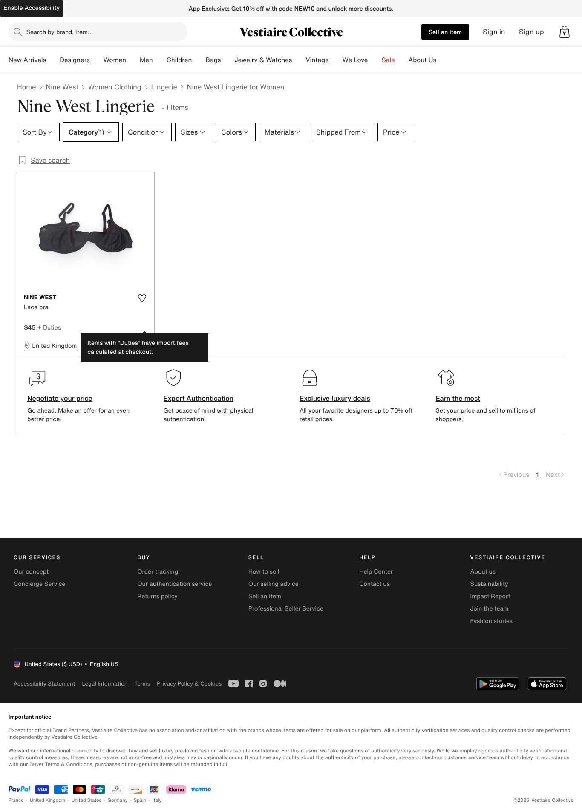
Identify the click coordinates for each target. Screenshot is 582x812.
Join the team (489, 608)
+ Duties (49, 327)
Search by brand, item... (59, 31)
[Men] (159, 60)
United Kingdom (48, 800)
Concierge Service (39, 584)
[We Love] (375, 60)
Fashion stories (491, 621)
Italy (157, 800)
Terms (142, 684)
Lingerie (164, 87)
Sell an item (445, 31)
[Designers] (96, 60)
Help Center (376, 571)
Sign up (531, 31)
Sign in (494, 31)
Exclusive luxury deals (335, 398)
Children (179, 60)
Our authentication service (174, 584)
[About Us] (443, 60)
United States (87, 800)
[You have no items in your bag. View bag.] (564, 32)
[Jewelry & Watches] (298, 60)
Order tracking (157, 571)
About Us (422, 60)
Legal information (104, 684)
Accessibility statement (44, 684)
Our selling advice (273, 584)
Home (26, 87)
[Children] (198, 60)
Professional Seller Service (285, 608)
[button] (564, 32)
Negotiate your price (59, 398)
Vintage (316, 60)
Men (146, 60)
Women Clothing (114, 87)
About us (483, 571)
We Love (355, 60)
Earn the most (458, 398)
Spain (140, 800)
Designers (75, 60)
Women (115, 60)
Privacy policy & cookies (189, 684)
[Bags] (227, 60)
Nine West (62, 87)
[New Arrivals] (52, 60)
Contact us (374, 584)
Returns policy (157, 596)
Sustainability (489, 584)
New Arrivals (27, 60)
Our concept (31, 571)
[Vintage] (335, 60)
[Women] (133, 60)
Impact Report (490, 596)
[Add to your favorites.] (142, 298)
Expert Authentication (199, 398)
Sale (388, 60)
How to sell (263, 571)
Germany (117, 800)
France (16, 800)
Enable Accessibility (31, 7)
